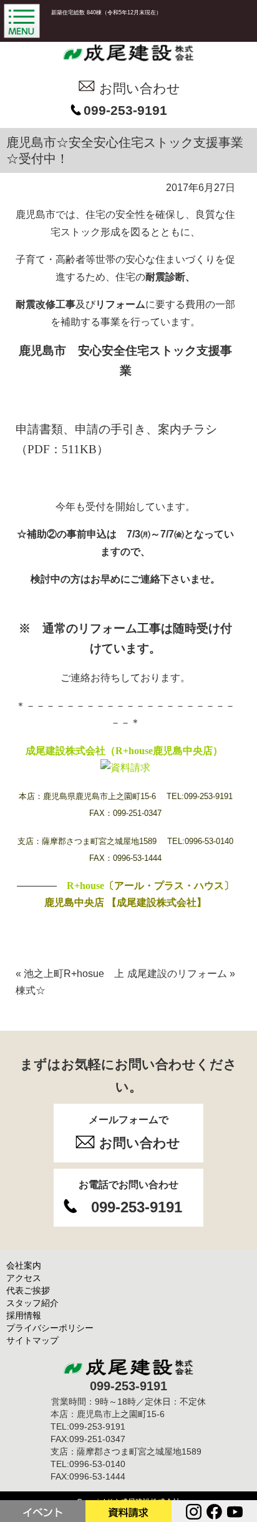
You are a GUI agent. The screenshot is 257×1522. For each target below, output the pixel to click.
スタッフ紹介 (32, 1303)
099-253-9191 (125, 110)
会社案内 (23, 1265)
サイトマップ (32, 1340)
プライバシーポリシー (50, 1328)
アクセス (23, 1278)
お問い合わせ (139, 88)
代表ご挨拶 (28, 1290)
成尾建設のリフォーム (181, 973)
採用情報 (23, 1315)
